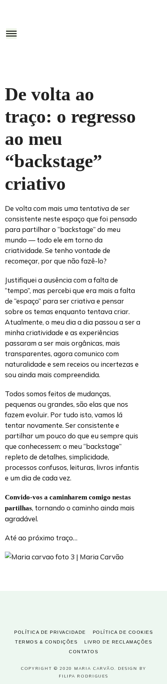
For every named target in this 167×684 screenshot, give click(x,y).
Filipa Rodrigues (83, 676)
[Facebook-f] (66, 607)
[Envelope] (100, 607)
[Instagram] (83, 607)
